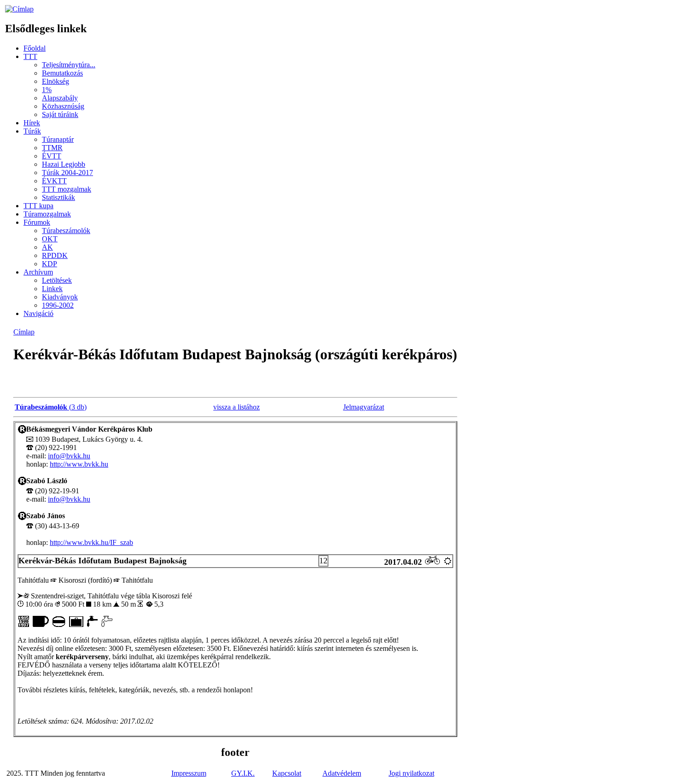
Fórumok (36, 222)
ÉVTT (51, 156)
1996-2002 (58, 305)
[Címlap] (19, 9)
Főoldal (34, 48)
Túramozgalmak (47, 214)
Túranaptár (58, 139)
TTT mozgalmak (66, 189)
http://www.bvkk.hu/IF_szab (91, 542)
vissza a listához (236, 407)
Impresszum (188, 773)
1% (47, 90)
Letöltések (57, 280)
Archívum (38, 272)
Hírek (31, 123)
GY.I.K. (243, 773)
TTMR (52, 148)
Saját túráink (60, 114)
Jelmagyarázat (363, 407)
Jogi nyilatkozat (411, 773)
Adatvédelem (341, 773)
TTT (30, 56)
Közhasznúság (63, 106)
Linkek (52, 289)
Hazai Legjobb (63, 164)
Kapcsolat (286, 773)
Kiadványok (60, 297)
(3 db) (51, 407)
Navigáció (38, 313)
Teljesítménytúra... (68, 65)
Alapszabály (60, 98)
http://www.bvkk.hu (79, 464)
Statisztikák (58, 197)
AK (47, 247)
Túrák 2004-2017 (67, 172)
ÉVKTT (54, 181)
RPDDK (55, 255)
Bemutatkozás (62, 73)
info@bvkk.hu (69, 456)
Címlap (24, 332)
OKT (50, 239)
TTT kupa (38, 206)
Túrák (32, 131)
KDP (49, 264)
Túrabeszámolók (66, 230)
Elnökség (55, 81)
